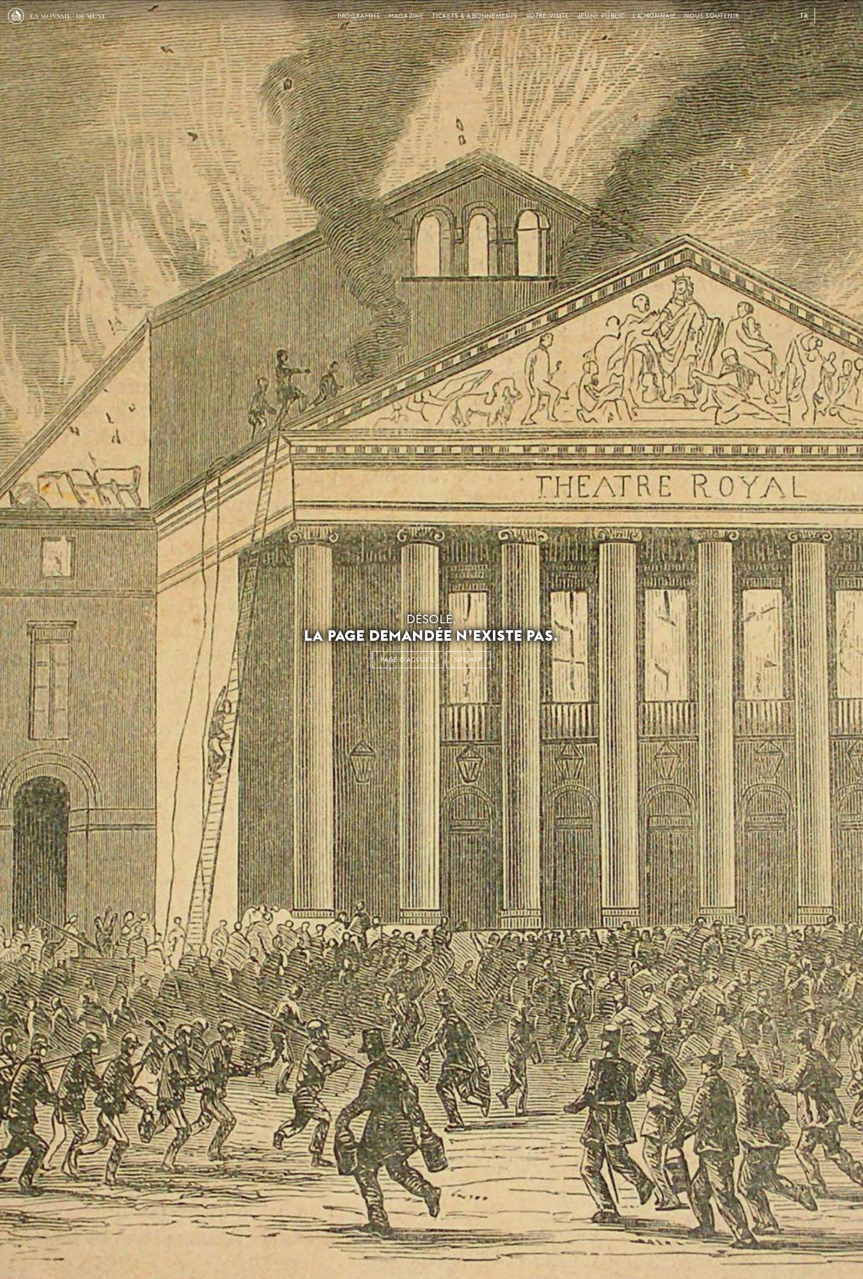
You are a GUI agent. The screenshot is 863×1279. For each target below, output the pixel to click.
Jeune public (601, 15)
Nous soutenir (711, 15)
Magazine (407, 15)
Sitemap (468, 659)
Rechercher (847, 16)
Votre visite (547, 15)
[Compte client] (827, 16)
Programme (359, 15)
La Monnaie (654, 15)
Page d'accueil (408, 659)
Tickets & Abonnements (474, 15)
